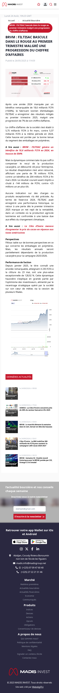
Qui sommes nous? (29, 638)
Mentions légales (29, 646)
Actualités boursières (29, 588)
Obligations (29, 625)
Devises (29, 613)
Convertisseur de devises (29, 628)
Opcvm (29, 621)
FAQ (29, 650)
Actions (29, 617)
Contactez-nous (29, 658)
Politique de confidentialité (29, 642)
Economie (29, 595)
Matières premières (29, 584)
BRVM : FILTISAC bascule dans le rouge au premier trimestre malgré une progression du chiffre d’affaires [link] (29, 28)
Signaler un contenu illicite (29, 654)
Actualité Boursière (31, 20)
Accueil (11, 20)
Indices (29, 609)
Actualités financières (29, 592)
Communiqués (29, 599)
